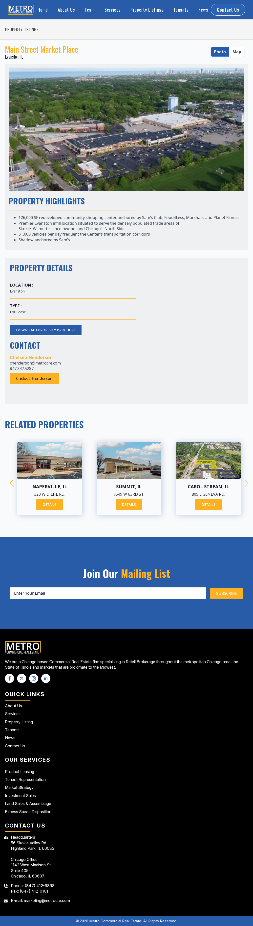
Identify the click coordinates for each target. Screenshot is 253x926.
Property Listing (19, 721)
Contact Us (15, 745)
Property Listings (147, 9)
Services (113, 9)
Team (90, 9)
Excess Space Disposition (28, 811)
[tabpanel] (126, 127)
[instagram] (33, 678)
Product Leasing (19, 771)
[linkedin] (45, 678)
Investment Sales (20, 795)
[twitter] (21, 678)
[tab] (220, 51)
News (203, 9)
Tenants (181, 9)
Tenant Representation (25, 779)
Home (43, 9)
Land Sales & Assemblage (28, 803)
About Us (66, 9)
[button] (11, 483)
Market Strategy (19, 787)
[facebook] (9, 678)
